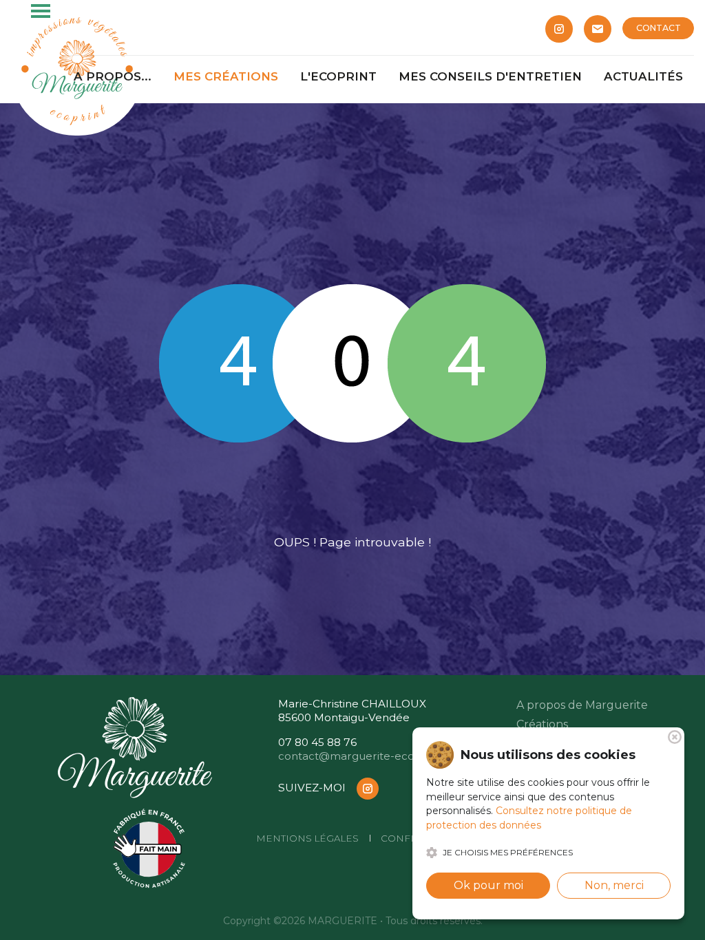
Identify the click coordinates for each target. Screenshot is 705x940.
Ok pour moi (488, 885)
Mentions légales (307, 838)
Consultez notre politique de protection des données (529, 817)
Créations (542, 724)
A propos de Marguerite (582, 705)
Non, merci (614, 885)
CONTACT (658, 28)
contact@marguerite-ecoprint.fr (364, 755)
